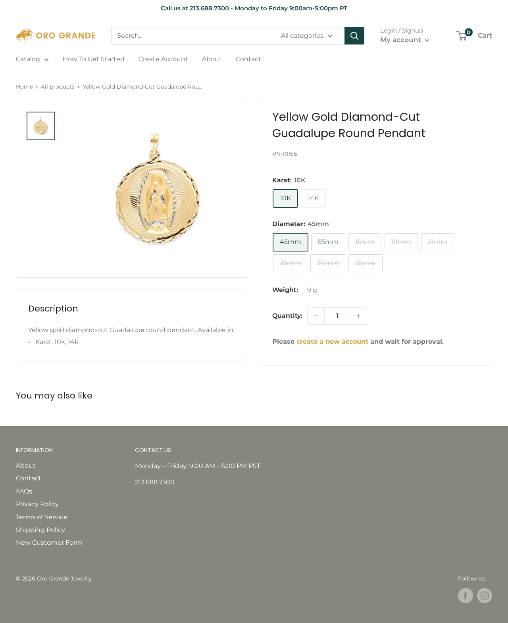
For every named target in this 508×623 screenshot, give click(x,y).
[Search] (354, 35)
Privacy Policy (37, 504)
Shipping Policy (40, 530)
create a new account (332, 341)
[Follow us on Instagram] (484, 595)
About (212, 59)
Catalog (28, 59)
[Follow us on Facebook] (465, 595)
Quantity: (287, 315)
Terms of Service (41, 517)
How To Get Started (94, 59)
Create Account (163, 59)
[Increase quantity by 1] (358, 316)
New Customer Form (49, 542)
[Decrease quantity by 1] (316, 316)
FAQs (24, 491)
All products (58, 86)
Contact (248, 59)
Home (24, 86)
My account (401, 40)
